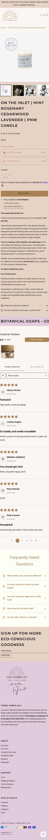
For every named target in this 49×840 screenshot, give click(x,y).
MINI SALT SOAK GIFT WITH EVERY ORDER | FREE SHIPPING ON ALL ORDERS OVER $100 (25, 4)
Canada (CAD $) (6, 833)
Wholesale (5, 762)
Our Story (4, 745)
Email (3, 812)
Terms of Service (7, 784)
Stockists (4, 759)
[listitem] (5, 90)
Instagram (4, 809)
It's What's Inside (7, 755)
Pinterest (4, 806)
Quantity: (4, 169)
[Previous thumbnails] (2, 90)
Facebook (4, 802)
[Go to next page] (36, 540)
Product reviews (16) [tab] (12, 366)
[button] (44, 15)
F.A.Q (3, 777)
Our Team (4, 748)
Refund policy (6, 787)
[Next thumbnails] (46, 90)
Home (3, 27)
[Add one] (9, 175)
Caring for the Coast (8, 752)
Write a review (37, 339)
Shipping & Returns (8, 780)
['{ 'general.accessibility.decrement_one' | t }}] (1, 175)
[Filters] (2, 376)
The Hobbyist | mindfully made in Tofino (18, 823)
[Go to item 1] (7, 351)
